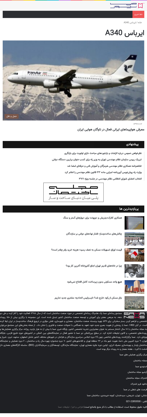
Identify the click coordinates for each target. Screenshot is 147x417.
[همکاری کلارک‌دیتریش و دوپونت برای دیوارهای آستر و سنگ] (134, 223)
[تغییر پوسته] (11, 7)
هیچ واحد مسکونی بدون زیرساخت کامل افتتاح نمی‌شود (94, 282)
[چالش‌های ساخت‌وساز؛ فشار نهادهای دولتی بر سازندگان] (134, 239)
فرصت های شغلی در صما (135, 389)
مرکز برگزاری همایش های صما (133, 355)
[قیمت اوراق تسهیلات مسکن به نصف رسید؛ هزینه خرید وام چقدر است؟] (134, 255)
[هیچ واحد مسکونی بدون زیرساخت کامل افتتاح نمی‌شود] (134, 287)
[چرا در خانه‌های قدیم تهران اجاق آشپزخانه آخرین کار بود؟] (134, 271)
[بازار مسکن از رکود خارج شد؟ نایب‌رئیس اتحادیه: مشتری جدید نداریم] (134, 303)
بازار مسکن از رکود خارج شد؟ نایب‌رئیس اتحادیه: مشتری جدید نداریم (88, 298)
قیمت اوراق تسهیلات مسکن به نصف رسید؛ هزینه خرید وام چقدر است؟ (86, 250)
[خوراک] (135, 411)
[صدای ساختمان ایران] (127, 5)
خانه (140, 22)
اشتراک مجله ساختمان (136, 378)
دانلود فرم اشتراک (139, 384)
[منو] (4, 7)
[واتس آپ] (137, 411)
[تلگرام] (140, 411)
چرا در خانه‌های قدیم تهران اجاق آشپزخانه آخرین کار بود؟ (94, 266)
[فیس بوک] (146, 411)
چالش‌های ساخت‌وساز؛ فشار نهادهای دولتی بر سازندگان (94, 234)
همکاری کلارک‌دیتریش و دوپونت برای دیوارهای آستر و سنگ (92, 218)
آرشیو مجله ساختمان (137, 372)
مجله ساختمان (140, 361)
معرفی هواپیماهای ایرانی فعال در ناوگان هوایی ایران (110, 129)
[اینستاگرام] (143, 411)
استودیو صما (141, 366)
